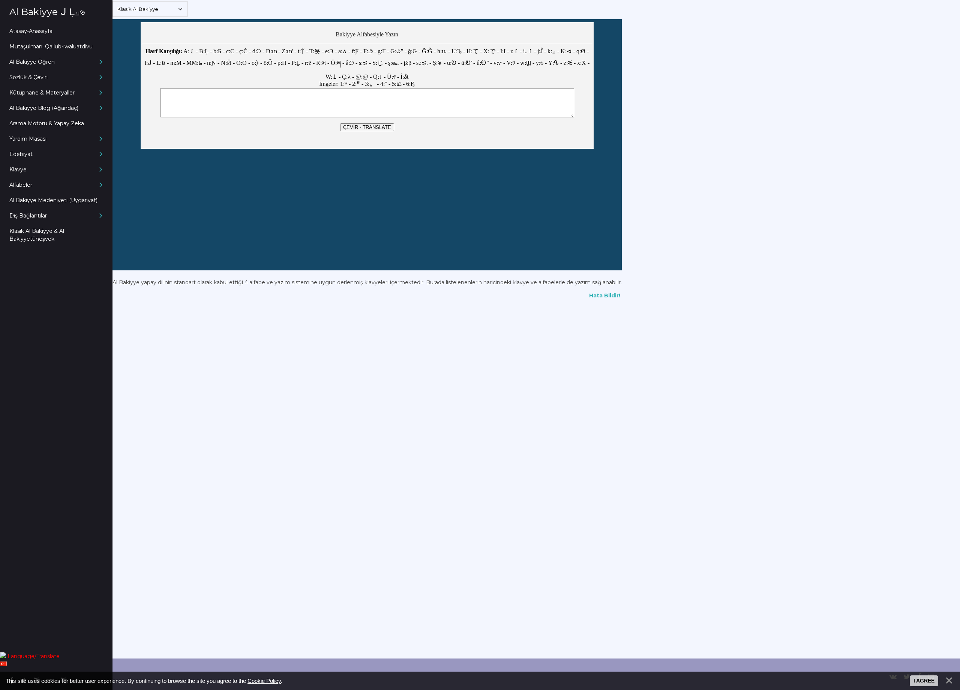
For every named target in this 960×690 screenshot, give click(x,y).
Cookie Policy (264, 681)
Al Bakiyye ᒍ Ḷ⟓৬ (47, 11)
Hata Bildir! (605, 295)
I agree (924, 681)
